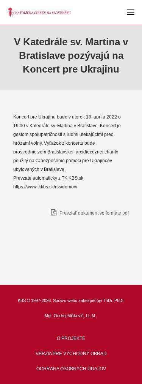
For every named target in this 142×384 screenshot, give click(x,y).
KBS (22, 300)
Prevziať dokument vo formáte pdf (93, 213)
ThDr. (108, 300)
